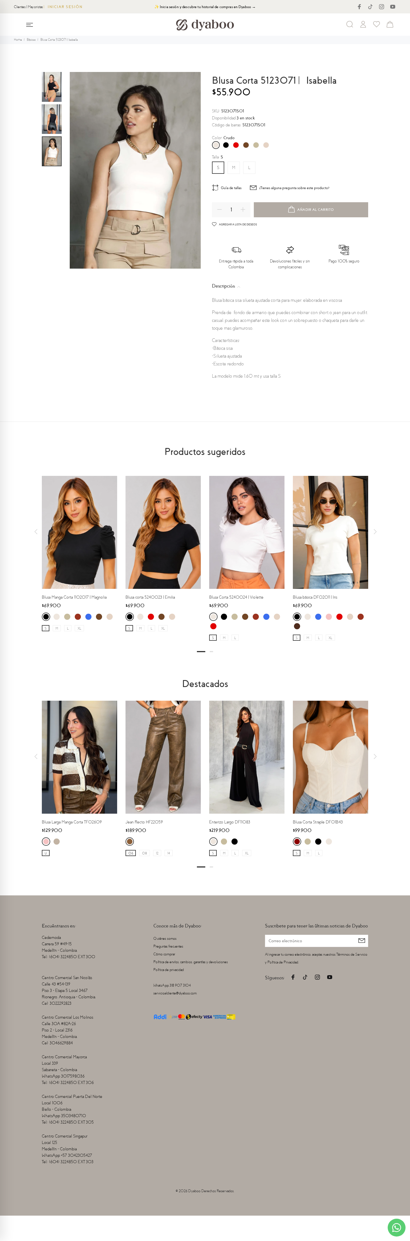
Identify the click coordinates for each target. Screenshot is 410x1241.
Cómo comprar (164, 954)
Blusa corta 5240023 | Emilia (150, 597)
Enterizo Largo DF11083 (229, 822)
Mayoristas (35, 6)
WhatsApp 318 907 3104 (172, 985)
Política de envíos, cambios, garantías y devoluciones (190, 962)
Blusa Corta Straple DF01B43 (318, 822)
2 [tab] (211, 651)
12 (157, 853)
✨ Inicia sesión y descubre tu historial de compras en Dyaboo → (205, 6)
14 (168, 853)
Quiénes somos (165, 938)
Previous (35, 531)
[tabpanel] (79, 548)
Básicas (31, 40)
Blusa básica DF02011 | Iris (315, 597)
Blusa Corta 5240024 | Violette (236, 597)
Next (374, 531)
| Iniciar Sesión (63, 6)
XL (79, 628)
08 (144, 853)
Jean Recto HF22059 (144, 822)
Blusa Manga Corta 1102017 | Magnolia (74, 597)
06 (130, 853)
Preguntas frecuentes (168, 946)
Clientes (20, 6)
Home (18, 40)
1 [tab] (201, 651)
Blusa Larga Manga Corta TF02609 (72, 822)
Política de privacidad (168, 969)
